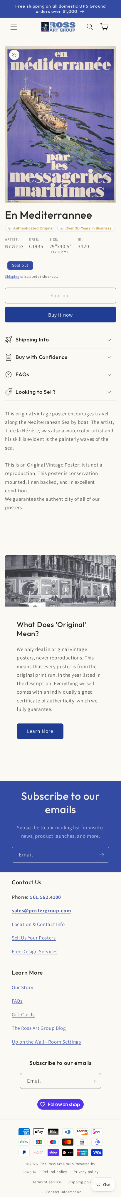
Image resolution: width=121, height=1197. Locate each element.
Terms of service (47, 1181)
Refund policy (55, 1171)
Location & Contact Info (38, 924)
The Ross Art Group (57, 1163)
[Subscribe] (101, 855)
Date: (34, 239)
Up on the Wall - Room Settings (46, 1041)
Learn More (40, 731)
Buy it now (60, 314)
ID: (80, 239)
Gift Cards (23, 1014)
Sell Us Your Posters (34, 937)
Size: (53, 239)
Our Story (22, 987)
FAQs (17, 1000)
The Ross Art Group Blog (39, 1028)
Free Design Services (35, 951)
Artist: (12, 239)
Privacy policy (86, 1171)
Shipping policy (81, 1181)
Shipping (12, 276)
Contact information (63, 1191)
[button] (13, 27)
